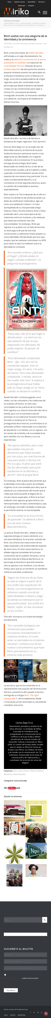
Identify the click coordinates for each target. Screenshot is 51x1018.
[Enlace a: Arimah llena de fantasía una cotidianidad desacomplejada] (36, 870)
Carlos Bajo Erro (7, 47)
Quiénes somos (19, 2)
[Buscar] (38, 12)
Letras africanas (22, 43)
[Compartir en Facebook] (4, 787)
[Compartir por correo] (19, 787)
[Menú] (43, 12)
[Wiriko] (21, 12)
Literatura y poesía (35, 43)
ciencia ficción (23, 771)
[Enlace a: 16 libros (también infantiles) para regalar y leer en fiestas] (14, 828)
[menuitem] (9, 1)
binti (15, 771)
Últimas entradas (12, 20)
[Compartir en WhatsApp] (7, 787)
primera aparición (12, 69)
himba (32, 771)
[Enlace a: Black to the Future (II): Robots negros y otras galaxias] (14, 875)
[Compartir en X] (6, 787)
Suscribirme (11, 990)
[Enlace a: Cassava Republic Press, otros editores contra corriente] (14, 853)
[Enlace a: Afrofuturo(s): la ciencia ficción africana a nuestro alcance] (36, 810)
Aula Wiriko (31, 2)
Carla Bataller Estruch (14, 66)
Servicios (41, 2)
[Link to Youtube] (41, 1012)
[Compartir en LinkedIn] (16, 787)
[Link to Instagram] (38, 1012)
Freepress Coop (22, 1009)
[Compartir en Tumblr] (17, 787)
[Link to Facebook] (30, 1012)
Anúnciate (21, 5)
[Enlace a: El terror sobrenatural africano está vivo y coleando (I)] (36, 832)
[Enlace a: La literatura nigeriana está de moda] (36, 851)
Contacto (31, 5)
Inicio (9, 2)
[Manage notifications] (46, 1014)
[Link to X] (34, 1012)
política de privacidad (30, 978)
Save (13, 788)
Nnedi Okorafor (36, 52)
